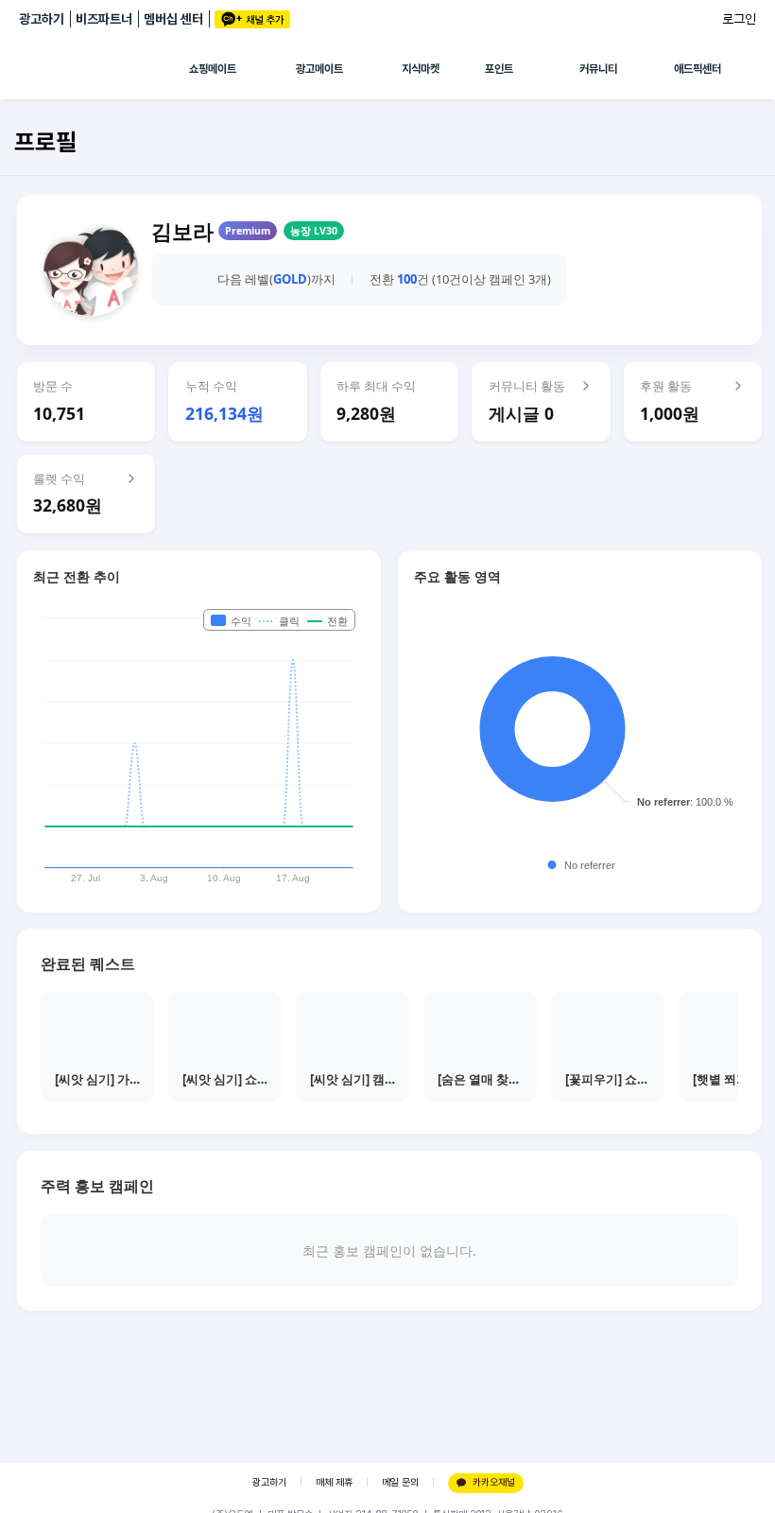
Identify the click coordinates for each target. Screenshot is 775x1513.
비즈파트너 (104, 18)
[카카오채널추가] (252, 19)
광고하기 (41, 18)
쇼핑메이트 (212, 69)
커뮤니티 (598, 69)
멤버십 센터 (173, 18)
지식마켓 (420, 69)
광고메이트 (319, 69)
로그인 (739, 19)
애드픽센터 (697, 69)
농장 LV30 (313, 230)
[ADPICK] (104, 69)
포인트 (499, 69)
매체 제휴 (334, 1482)
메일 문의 (400, 1482)
